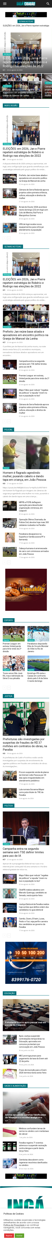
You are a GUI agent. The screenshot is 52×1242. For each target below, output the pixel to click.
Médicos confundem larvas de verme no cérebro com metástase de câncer (34, 1131)
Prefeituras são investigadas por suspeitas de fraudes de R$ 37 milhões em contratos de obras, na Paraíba (25, 744)
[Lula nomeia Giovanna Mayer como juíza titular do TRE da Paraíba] (10, 793)
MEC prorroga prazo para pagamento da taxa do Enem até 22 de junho (33, 1058)
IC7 (4, 342)
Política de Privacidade (14, 1225)
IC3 (4, 483)
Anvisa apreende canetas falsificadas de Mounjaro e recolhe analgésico (25, 1116)
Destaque (7, 54)
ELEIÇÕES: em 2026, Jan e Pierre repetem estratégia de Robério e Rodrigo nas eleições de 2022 (24, 152)
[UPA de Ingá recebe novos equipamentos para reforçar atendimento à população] (10, 228)
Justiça (6, 734)
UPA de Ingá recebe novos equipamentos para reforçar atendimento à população (31, 227)
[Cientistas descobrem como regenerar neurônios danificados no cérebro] (10, 1163)
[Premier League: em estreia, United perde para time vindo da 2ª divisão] (10, 379)
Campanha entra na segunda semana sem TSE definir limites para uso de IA (33, 364)
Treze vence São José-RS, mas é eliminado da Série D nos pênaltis (13, 675)
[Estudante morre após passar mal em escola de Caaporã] (26, 1015)
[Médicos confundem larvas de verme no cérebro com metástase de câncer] (10, 1132)
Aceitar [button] (19, 1235)
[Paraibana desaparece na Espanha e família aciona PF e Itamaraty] (10, 537)
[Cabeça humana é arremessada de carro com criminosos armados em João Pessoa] (10, 552)
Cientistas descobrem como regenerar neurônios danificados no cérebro (33, 1162)
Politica (6, 844)
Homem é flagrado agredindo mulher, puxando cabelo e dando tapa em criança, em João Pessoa (24, 476)
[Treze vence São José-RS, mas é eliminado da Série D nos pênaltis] (14, 663)
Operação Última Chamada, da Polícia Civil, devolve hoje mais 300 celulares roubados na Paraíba (34, 522)
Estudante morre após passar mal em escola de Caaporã (25, 1023)
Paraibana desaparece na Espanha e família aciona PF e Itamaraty (32, 537)
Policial (6, 468)
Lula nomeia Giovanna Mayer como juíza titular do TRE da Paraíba (31, 792)
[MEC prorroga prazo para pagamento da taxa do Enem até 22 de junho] (10, 1059)
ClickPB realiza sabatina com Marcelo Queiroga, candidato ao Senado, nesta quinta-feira (33, 893)
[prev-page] (4, 238)
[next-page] (9, 238)
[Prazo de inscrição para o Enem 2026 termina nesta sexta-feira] (10, 1074)
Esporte (6, 640)
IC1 (4, 159)
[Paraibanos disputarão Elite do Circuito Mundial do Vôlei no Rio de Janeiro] (38, 633)
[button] (4, 4)
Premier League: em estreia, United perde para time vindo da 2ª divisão (34, 378)
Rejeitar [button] (9, 1235)
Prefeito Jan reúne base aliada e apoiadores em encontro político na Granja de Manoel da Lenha (33, 178)
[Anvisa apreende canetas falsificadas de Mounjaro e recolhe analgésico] (26, 1108)
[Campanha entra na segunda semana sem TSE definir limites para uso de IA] (10, 365)
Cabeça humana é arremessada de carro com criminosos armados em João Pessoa (34, 551)
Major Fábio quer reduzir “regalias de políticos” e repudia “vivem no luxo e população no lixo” (33, 393)
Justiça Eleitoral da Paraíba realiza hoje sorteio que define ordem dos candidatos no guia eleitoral (34, 907)
